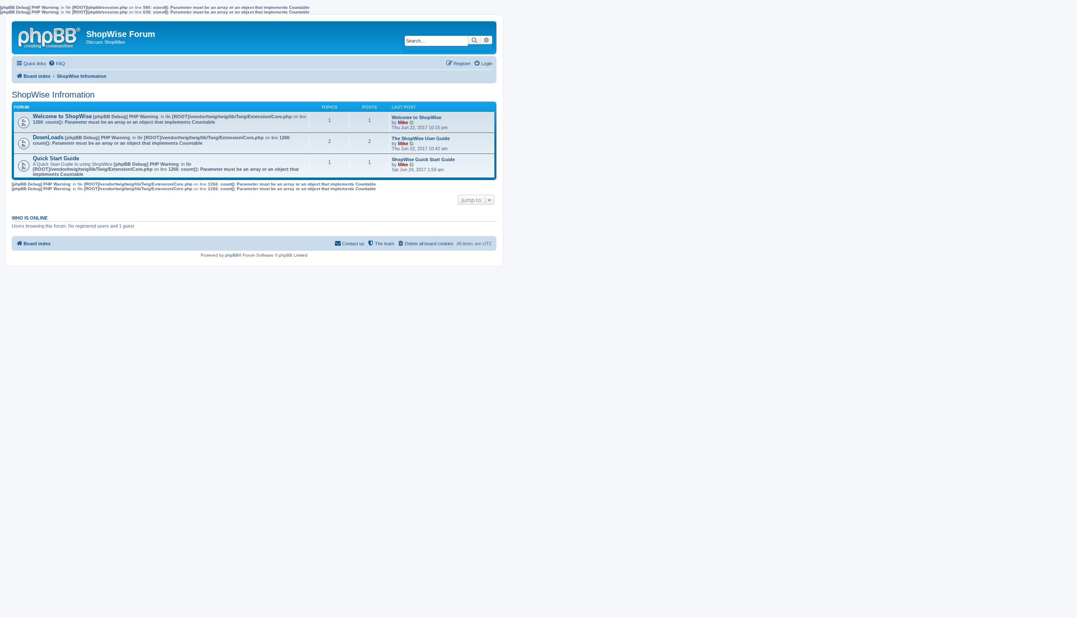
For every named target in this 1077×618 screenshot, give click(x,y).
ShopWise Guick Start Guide (423, 159)
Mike (403, 122)
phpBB (232, 255)
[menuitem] (56, 63)
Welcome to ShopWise (62, 116)
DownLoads (48, 137)
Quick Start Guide (56, 158)
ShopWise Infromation (53, 94)
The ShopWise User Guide (421, 138)
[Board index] (50, 36)
